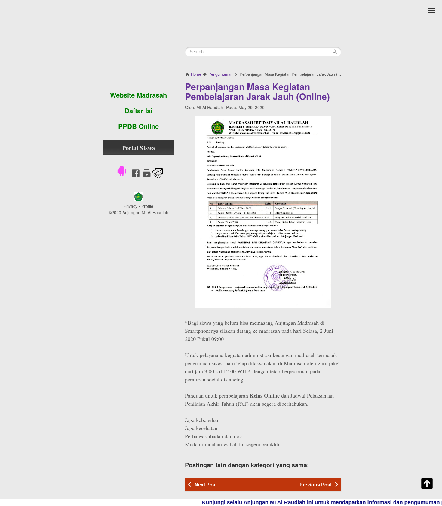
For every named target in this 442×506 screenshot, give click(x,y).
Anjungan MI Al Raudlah (145, 212)
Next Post (206, 484)
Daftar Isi (138, 110)
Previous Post (315, 484)
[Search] (335, 51)
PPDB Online (138, 126)
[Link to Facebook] (135, 176)
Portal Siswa (138, 147)
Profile (147, 206)
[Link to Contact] (157, 176)
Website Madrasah (138, 95)
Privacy (130, 206)
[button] (121, 170)
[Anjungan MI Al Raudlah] (138, 43)
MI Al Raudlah (209, 107)
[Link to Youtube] (146, 176)
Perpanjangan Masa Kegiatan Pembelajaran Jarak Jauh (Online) (257, 91)
